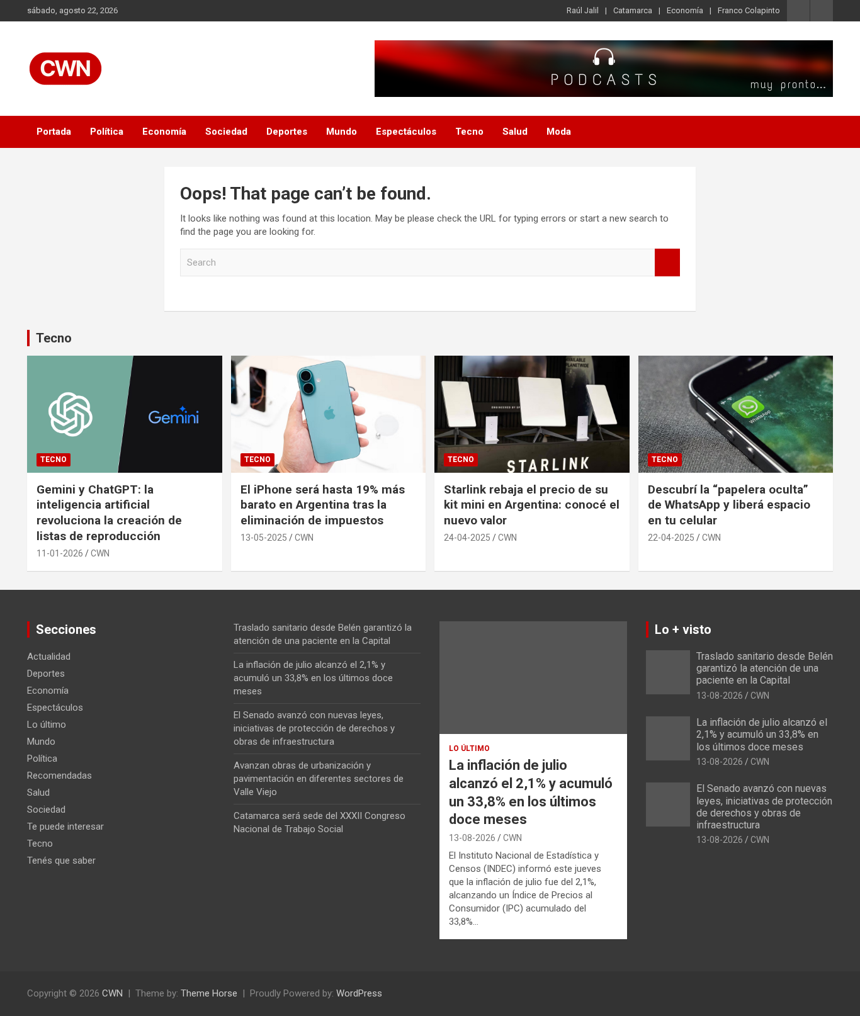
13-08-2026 (472, 838)
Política (106, 131)
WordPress (359, 993)
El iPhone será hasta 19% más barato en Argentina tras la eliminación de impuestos (322, 505)
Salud (515, 131)
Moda (558, 131)
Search (667, 263)
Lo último (46, 724)
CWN (100, 553)
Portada (54, 131)
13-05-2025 (263, 538)
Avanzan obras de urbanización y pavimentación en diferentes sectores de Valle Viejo (319, 779)
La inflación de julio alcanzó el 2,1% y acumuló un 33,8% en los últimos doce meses (313, 678)
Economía (685, 10)
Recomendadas (59, 775)
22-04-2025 (671, 538)
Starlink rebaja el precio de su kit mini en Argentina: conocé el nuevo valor (532, 505)
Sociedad (226, 131)
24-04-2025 (467, 538)
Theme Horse (209, 993)
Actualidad (49, 656)
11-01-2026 (60, 553)
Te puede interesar (65, 826)
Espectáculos (406, 131)
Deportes (286, 131)
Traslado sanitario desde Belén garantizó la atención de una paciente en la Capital (764, 668)
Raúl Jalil (583, 10)
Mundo (341, 131)
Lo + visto (683, 629)
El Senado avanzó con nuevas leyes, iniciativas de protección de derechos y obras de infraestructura (314, 728)
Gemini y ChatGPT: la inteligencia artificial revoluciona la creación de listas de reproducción (109, 512)
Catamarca (632, 10)
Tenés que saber (61, 860)
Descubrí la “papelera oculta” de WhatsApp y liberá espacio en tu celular (729, 505)
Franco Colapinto (749, 10)
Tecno (469, 131)
